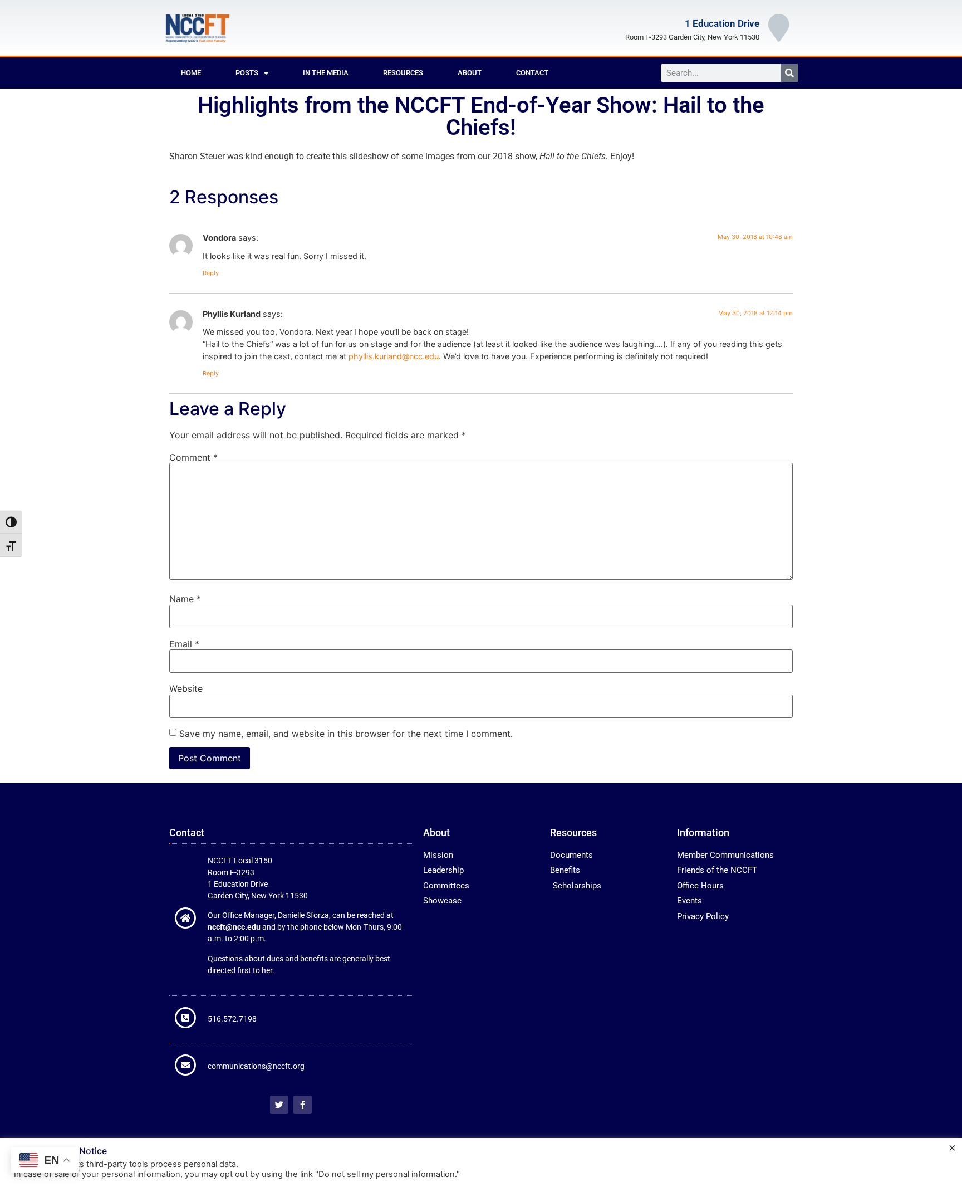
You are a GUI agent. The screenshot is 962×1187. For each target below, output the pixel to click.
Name (185, 598)
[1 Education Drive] (779, 28)
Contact (532, 73)
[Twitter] (279, 1105)
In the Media (326, 73)
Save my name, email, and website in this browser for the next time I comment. (346, 733)
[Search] (789, 73)
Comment (193, 457)
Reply (211, 273)
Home (191, 73)
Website (186, 688)
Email (184, 643)
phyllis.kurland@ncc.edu (394, 356)
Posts (246, 73)
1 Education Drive (722, 23)
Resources (403, 73)
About (470, 73)
